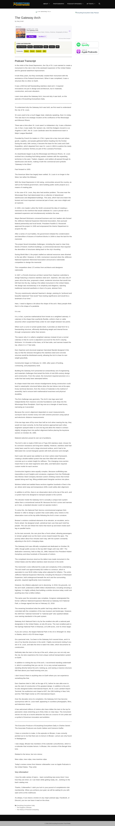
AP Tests (90, 4)
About (45, 4)
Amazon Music (38, 46)
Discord (32, 51)
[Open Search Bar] (99, 4)
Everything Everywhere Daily (26, 805)
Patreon (26, 51)
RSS (57, 46)
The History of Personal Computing (28, 809)
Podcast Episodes (74, 4)
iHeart (45, 46)
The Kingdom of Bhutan (24, 807)
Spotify (30, 46)
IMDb (44, 51)
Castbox (52, 46)
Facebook (38, 51)
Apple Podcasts (21, 46)
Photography (58, 4)
